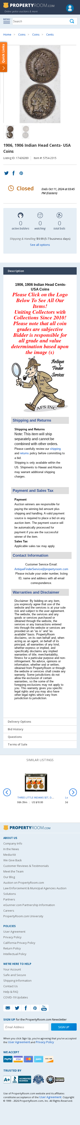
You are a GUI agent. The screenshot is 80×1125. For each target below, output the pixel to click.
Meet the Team (13, 871)
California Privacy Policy (19, 943)
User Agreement (14, 932)
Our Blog (9, 877)
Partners (9, 899)
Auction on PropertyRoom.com (23, 883)
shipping (55, 448)
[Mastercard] (29, 1059)
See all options (40, 245)
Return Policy (12, 948)
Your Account (12, 969)
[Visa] (19, 1059)
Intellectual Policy (14, 954)
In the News (11, 849)
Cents (50, 34)
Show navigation (7, 20)
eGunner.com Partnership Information (29, 905)
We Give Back (12, 860)
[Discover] (49, 1059)
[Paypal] (8, 1059)
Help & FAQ (10, 992)
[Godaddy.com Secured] (56, 1079)
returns (24, 453)
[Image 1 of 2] (40, 84)
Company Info (12, 843)
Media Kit (9, 855)
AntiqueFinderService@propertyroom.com (41, 569)
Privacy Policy (12, 937)
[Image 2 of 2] (25, 132)
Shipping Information (17, 981)
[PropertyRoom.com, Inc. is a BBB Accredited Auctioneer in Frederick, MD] (17, 1079)
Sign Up (63, 1027)
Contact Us (10, 986)
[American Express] (39, 1059)
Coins (21, 34)
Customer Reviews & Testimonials (26, 866)
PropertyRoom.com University (23, 916)
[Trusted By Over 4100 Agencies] (39, 1079)
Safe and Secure (14, 975)
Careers (8, 910)
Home (7, 34)
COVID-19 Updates (15, 997)
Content (4, 56)
